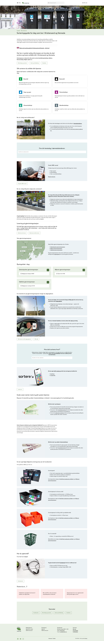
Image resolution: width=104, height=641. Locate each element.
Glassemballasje (28, 105)
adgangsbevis (57, 254)
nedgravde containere (59, 413)
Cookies (54, 638)
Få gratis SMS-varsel (22, 183)
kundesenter (62, 562)
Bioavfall (26, 79)
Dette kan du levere (22, 233)
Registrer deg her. (51, 176)
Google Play (52, 375)
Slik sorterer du (24, 30)
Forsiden (18, 30)
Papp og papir (27, 92)
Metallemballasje (63, 105)
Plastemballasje (63, 92)
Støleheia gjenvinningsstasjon (56, 250)
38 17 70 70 (62, 630)
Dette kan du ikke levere (34, 233)
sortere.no (20, 389)
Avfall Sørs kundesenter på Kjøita (66, 479)
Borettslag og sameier (22, 63)
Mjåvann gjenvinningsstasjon (56, 248)
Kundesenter (20, 581)
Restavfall (62, 79)
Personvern (50, 638)
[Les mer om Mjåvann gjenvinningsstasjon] (84, 270)
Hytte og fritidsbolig (34, 63)
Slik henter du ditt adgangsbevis (24, 339)
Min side (36, 339)
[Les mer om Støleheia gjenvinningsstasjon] (48, 282)
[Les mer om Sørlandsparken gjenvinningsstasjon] (48, 270)
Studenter (44, 63)
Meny (20, 2)
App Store (52, 373)
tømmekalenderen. (78, 123)
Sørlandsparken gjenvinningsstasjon (57, 247)
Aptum (86, 638)
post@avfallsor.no (63, 631)
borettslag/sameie (62, 409)
